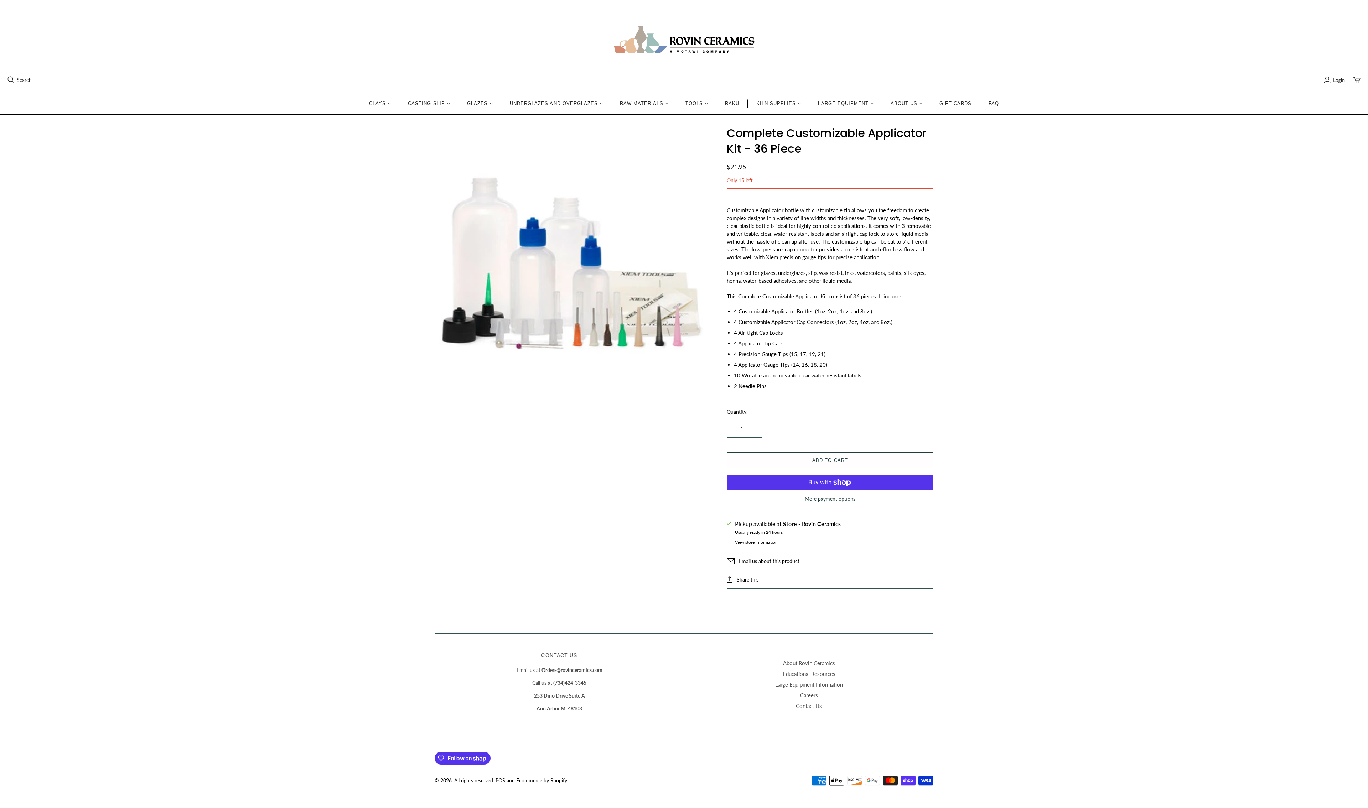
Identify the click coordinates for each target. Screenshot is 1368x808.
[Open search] (11, 79)
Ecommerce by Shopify (541, 780)
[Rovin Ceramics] (684, 40)
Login (1339, 80)
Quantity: (737, 412)
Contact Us (809, 706)
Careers (809, 695)
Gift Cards (955, 103)
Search (24, 80)
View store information (756, 542)
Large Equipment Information (809, 684)
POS (500, 780)
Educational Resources (809, 674)
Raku (732, 103)
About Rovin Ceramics (809, 663)
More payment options (830, 499)
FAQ (994, 103)
